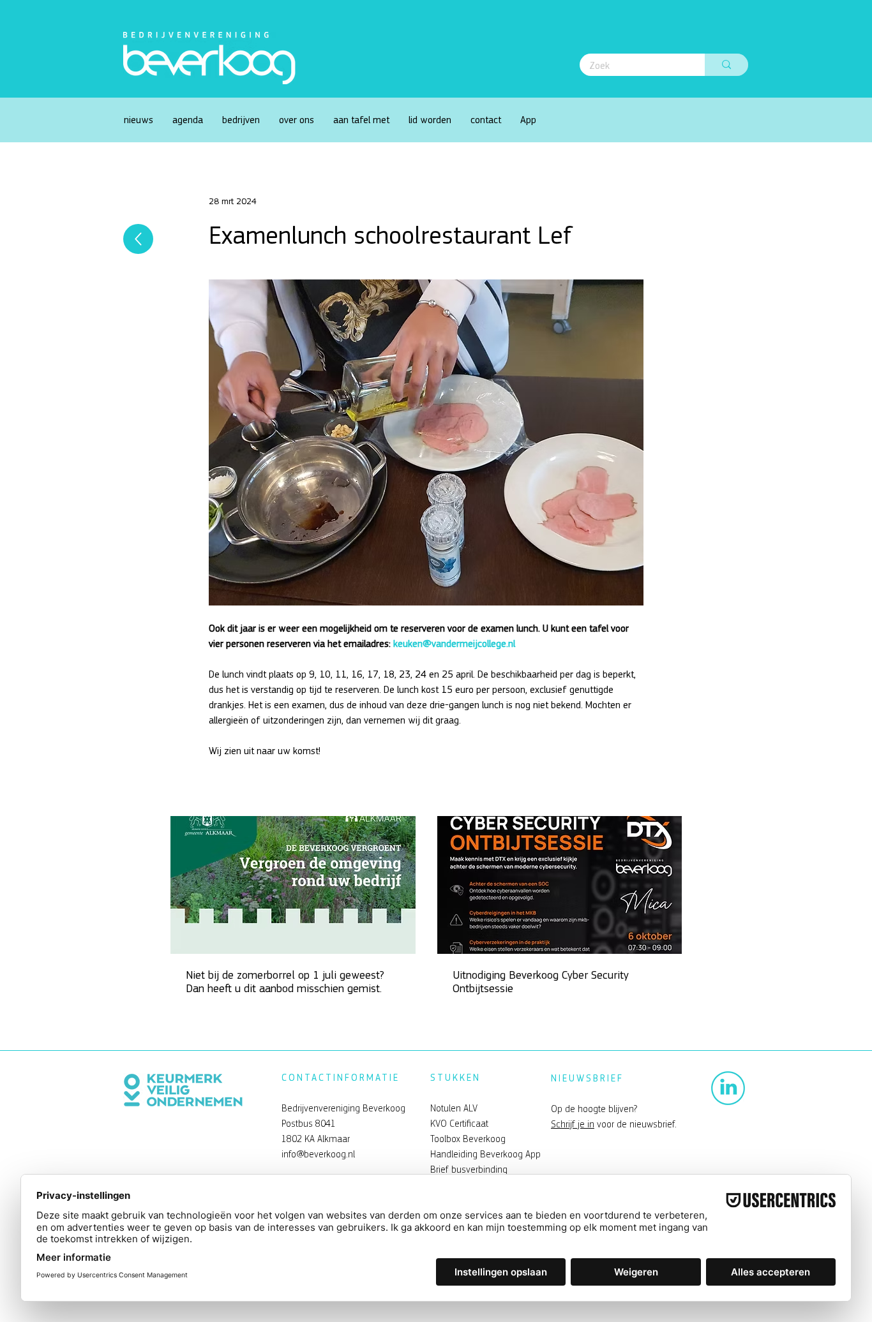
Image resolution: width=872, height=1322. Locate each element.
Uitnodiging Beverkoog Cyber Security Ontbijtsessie (541, 982)
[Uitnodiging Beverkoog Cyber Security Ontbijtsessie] (559, 885)
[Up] (138, 239)
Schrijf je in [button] (572, 1124)
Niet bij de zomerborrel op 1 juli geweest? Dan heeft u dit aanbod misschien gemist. (285, 982)
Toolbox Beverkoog (468, 1139)
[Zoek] (726, 65)
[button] (296, 120)
